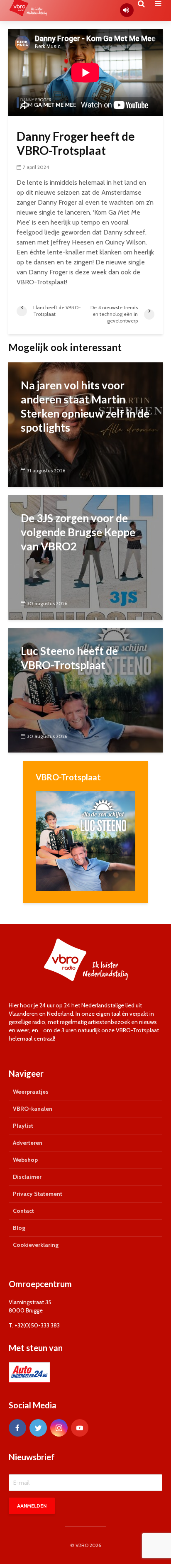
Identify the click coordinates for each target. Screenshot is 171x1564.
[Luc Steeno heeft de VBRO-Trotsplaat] (85, 690)
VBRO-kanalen (32, 1108)
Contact (23, 1211)
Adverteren (27, 1142)
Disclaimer (27, 1176)
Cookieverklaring (36, 1245)
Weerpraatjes (31, 1091)
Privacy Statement (37, 1193)
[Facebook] (17, 1428)
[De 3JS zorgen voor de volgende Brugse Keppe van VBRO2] (85, 557)
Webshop (25, 1159)
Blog (19, 1228)
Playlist (23, 1125)
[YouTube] (79, 1428)
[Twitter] (38, 1428)
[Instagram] (59, 1428)
